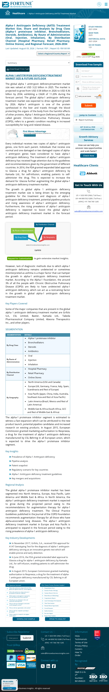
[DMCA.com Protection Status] (15, 650)
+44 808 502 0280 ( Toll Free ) (90, 198)
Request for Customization (20, 258)
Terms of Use (81, 642)
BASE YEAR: (94, 33)
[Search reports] (99, 4)
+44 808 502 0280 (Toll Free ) (59, 639)
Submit (88, 105)
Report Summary (86, 120)
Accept (10, 688)
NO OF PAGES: (95, 45)
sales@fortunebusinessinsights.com (88, 211)
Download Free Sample (19, 69)
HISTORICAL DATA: (97, 39)
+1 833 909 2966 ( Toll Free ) (90, 195)
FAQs (77, 636)
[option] (89, 173)
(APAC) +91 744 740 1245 (88, 201)
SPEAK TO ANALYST (57, 619)
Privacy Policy (81, 645)
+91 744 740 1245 (57, 643)
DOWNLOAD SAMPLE (26, 619)
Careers (78, 649)
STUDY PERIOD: (95, 26)
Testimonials (81, 639)
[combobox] (77, 82)
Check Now (88, 155)
